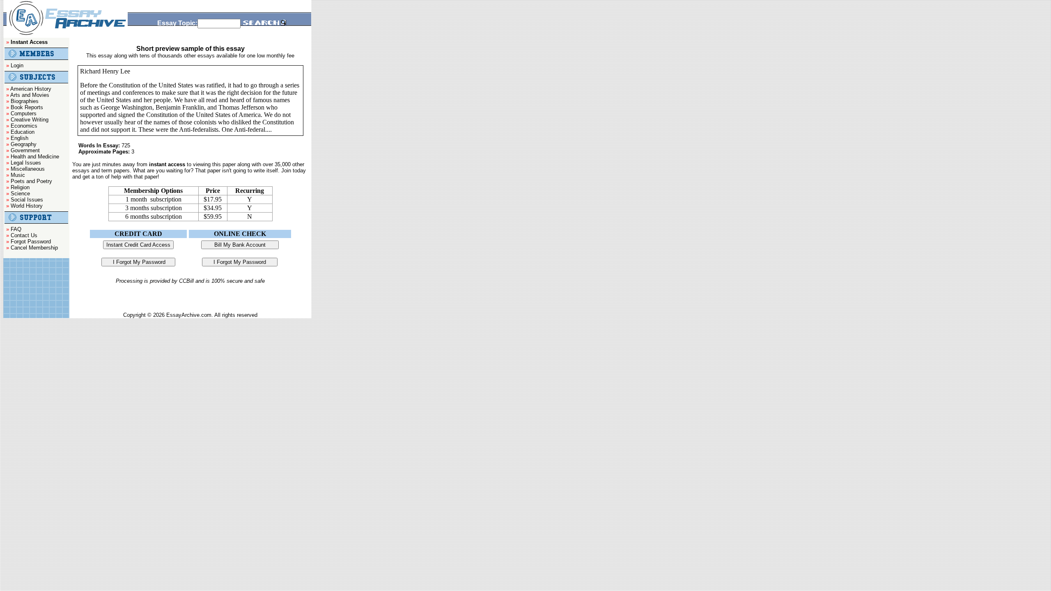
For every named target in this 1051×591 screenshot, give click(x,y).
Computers (24, 113)
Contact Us (24, 235)
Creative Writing (29, 120)
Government (25, 150)
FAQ (16, 229)
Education (22, 132)
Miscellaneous (28, 169)
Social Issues (27, 200)
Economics (24, 126)
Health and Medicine (35, 156)
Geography (24, 144)
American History (30, 89)
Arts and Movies (29, 95)
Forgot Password (31, 241)
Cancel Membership (34, 248)
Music (18, 175)
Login (17, 65)
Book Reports (27, 107)
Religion (20, 187)
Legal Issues (26, 163)
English (19, 138)
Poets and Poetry (31, 181)
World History (27, 206)
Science (20, 193)
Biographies (25, 101)
